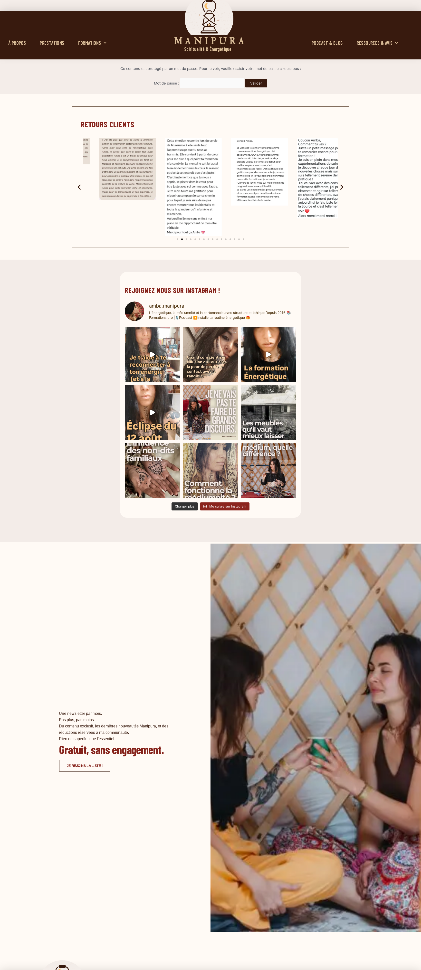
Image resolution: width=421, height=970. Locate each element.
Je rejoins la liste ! (85, 766)
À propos (17, 43)
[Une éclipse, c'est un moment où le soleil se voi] (152, 412)
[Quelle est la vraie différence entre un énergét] (268, 470)
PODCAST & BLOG (327, 43)
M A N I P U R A (209, 41)
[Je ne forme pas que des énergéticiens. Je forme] (268, 354)
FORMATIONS (89, 43)
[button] (79, 187)
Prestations (52, 43)
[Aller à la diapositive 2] (182, 239)
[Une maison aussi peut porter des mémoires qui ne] (268, 412)
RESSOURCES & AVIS (375, 43)
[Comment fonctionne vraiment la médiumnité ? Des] (210, 470)
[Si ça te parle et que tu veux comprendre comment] (152, 470)
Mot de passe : (167, 83)
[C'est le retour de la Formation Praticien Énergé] (152, 354)
